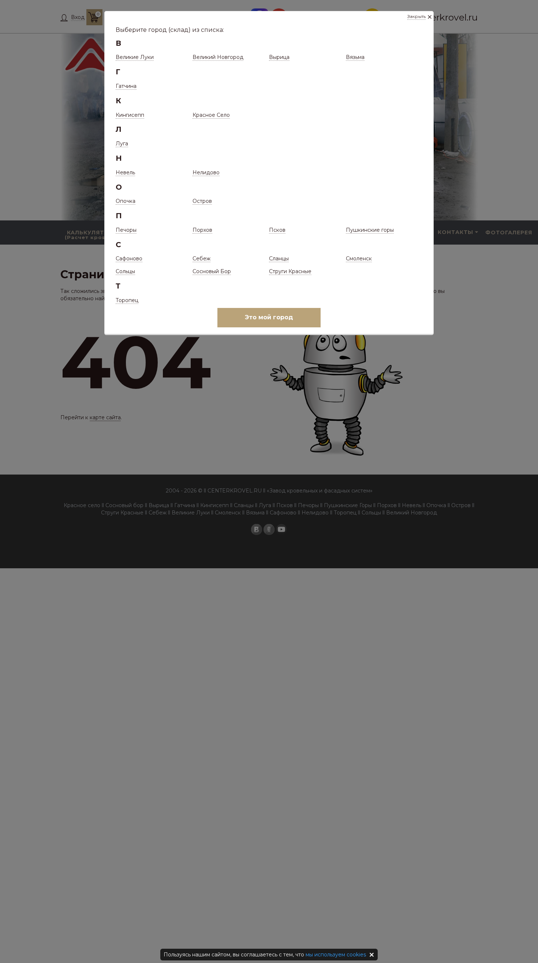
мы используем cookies (336, 954)
